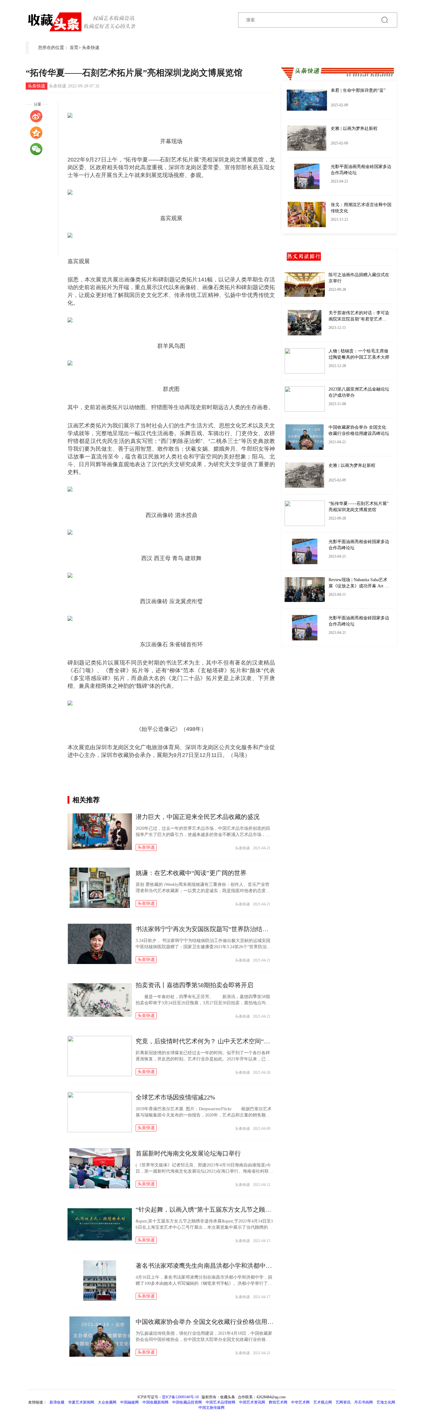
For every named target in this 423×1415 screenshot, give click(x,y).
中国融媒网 (129, 1402)
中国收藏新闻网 (155, 1402)
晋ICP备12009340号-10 (180, 1397)
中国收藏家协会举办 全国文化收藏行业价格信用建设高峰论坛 (220, 1321)
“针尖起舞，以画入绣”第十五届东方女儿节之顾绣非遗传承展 (219, 1209)
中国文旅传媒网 (211, 1407)
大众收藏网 (107, 1402)
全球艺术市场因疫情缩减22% (175, 1097)
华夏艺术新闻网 (81, 1402)
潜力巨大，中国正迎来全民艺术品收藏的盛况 (197, 816)
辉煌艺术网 (278, 1402)
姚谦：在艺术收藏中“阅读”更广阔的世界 (191, 872)
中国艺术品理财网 (220, 1402)
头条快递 (90, 47)
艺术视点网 (322, 1402)
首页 (74, 47)
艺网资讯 (343, 1402)
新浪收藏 (57, 1402)
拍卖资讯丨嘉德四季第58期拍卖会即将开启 (194, 985)
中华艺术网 (300, 1402)
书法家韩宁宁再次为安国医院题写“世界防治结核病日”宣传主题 (222, 929)
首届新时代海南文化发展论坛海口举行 (188, 1153)
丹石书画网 (363, 1402)
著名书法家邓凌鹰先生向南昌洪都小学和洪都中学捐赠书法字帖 (222, 1265)
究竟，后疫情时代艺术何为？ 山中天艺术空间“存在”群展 (213, 1041)
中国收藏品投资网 (187, 1402)
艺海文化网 (386, 1402)
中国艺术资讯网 (252, 1402)
